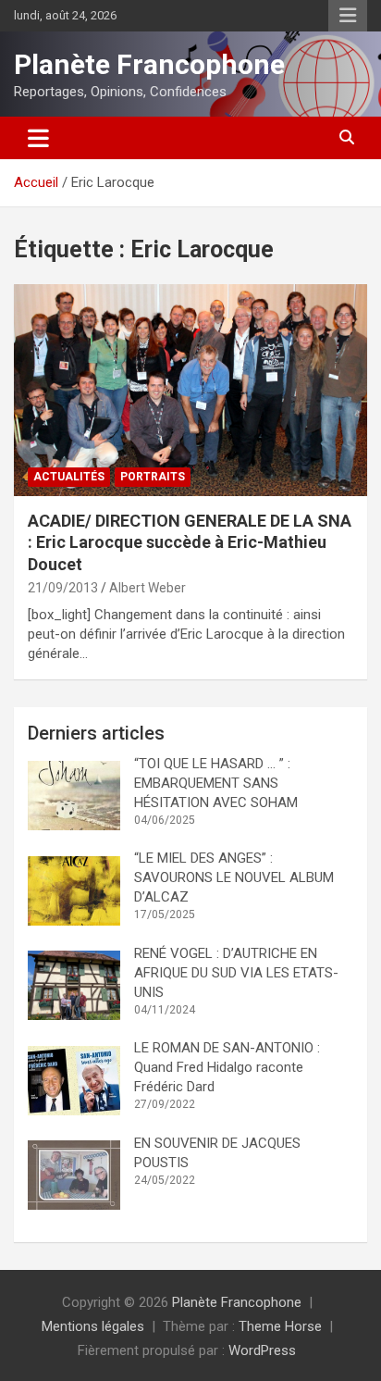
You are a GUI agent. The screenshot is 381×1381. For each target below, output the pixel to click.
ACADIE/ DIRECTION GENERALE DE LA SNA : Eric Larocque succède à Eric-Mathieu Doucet (189, 542)
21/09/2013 (63, 587)
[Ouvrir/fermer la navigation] (38, 138)
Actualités (68, 476)
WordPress (262, 1350)
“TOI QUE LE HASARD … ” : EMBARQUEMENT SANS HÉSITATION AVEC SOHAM (216, 783)
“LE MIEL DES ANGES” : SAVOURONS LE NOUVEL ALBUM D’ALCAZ (234, 877)
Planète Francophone (149, 64)
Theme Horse (280, 1326)
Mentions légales (93, 1326)
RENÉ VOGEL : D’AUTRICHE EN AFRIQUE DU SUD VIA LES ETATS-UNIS (236, 973)
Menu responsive (347, 15)
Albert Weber (147, 587)
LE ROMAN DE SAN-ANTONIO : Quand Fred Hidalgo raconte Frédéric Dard (229, 1067)
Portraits (152, 476)
